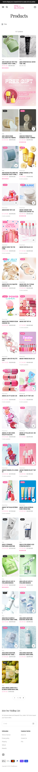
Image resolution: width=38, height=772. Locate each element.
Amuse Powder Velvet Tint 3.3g (27, 471)
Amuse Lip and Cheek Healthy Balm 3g (8, 433)
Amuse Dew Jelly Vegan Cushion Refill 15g (26, 285)
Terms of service (6, 735)
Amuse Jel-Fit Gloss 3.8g (9, 396)
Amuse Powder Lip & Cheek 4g (10, 471)
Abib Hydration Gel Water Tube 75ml (27, 62)
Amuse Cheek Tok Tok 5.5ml (8, 248)
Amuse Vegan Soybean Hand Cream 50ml (26, 508)
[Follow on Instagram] (3, 754)
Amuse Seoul (22, 170)
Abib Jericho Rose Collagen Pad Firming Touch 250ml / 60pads (9, 137)
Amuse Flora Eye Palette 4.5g (9, 359)
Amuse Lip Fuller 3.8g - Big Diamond (27, 433)
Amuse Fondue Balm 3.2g (27, 358)
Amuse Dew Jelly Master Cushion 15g (9, 285)
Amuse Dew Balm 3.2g (26, 247)
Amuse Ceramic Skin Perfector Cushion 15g (26, 210)
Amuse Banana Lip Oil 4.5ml (26, 173)
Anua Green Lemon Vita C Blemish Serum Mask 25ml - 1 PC (10, 688)
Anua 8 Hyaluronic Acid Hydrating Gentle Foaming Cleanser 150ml (27, 545)
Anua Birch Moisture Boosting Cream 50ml (26, 618)
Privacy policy (5, 738)
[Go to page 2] (23, 698)
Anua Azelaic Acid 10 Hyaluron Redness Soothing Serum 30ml (26, 582)
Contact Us (24, 738)
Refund (4, 745)
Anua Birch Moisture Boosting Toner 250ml (26, 653)
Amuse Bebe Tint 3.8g (8, 210)
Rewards (4, 748)
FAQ (22, 741)
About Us (23, 735)
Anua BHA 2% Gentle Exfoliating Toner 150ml (9, 618)
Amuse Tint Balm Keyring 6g (10, 508)
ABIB (3, 59)
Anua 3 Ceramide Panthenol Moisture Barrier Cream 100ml (8, 545)
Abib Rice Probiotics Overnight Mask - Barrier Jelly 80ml (27, 137)
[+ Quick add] (33, 129)
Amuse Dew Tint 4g (25, 321)
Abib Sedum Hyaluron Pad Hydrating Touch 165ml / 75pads (10, 173)
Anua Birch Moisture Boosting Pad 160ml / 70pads (8, 653)
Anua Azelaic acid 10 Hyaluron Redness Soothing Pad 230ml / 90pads (8, 582)
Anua (3, 542)
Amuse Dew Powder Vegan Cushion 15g (10, 322)
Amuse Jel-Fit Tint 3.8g (26, 396)
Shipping (4, 741)
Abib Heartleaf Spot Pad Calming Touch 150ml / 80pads (9, 62)
